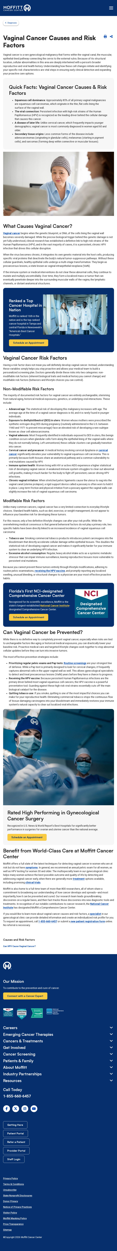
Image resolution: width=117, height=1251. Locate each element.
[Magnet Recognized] (37, 1014)
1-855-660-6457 (47, 921)
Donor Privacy (10, 1201)
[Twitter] (15, 1108)
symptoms (32, 867)
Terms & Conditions (13, 1184)
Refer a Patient (16, 1141)
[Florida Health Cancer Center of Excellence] (22, 1014)
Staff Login (13, 1159)
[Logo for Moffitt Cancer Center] (58, 966)
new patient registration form (88, 921)
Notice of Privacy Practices (17, 1207)
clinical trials (32, 882)
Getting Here (15, 1124)
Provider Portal (16, 1150)
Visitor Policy (10, 1212)
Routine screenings (75, 663)
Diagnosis (12, 23)
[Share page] (111, 36)
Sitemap (7, 1229)
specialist (95, 913)
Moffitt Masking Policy (15, 1218)
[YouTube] (34, 1108)
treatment (79, 878)
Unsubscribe (9, 1190)
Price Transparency (13, 1224)
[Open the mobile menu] (111, 8)
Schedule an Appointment (28, 342)
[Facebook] (6, 1108)
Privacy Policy (10, 1178)
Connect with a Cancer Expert (25, 995)
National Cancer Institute (54, 605)
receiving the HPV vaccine (50, 570)
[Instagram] (24, 1108)
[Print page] (105, 36)
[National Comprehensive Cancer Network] (55, 1014)
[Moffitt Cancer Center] (17, 8)
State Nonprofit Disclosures (17, 1195)
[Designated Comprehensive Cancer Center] (8, 1014)
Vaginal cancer (11, 233)
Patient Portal (15, 1133)
